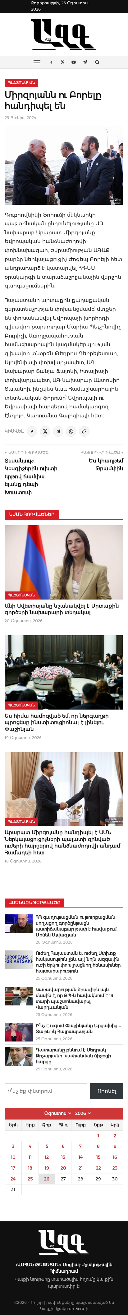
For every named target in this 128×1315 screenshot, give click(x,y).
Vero (80, 1308)
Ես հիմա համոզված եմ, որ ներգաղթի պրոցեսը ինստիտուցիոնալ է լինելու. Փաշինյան (57, 722)
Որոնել (107, 1091)
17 (13, 1168)
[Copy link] (84, 431)
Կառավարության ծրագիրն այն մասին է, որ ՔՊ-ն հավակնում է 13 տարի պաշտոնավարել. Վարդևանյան (74, 998)
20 (63, 1168)
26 (46, 1178)
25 (30, 1178)
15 (98, 1157)
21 (81, 1168)
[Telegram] (58, 431)
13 (63, 1157)
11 (30, 1157)
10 (13, 1157)
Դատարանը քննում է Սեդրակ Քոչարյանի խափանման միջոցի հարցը (73, 1055)
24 (13, 1178)
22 (98, 1168)
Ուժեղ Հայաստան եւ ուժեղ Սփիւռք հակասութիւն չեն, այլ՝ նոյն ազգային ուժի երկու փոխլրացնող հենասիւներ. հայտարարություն (78, 962)
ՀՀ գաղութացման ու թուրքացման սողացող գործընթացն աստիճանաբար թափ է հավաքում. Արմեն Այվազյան (76, 926)
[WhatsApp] (71, 431)
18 (30, 1168)
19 (47, 1168)
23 (114, 1168)
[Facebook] (32, 431)
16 (115, 1157)
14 (81, 1157)
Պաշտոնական (21, 82)
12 (47, 1157)
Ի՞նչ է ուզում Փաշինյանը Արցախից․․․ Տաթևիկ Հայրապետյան (78, 1028)
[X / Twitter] (45, 431)
